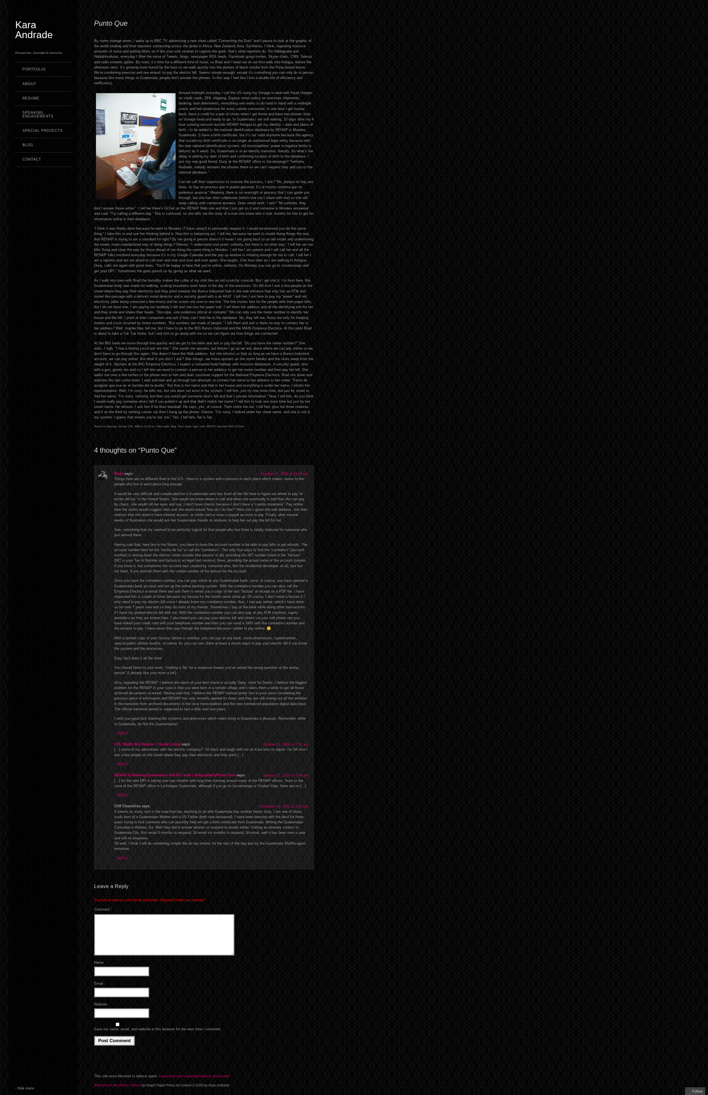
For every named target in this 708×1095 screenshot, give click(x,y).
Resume (31, 98)
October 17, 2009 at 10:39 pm (284, 474)
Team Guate (185, 426)
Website (100, 1004)
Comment (103, 909)
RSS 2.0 (233, 426)
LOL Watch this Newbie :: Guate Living (147, 744)
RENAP (211, 426)
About (29, 84)
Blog (27, 145)
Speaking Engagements (38, 114)
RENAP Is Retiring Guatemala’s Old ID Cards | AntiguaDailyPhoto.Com (174, 775)
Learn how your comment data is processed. (194, 1076)
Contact (31, 159)
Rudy (118, 473)
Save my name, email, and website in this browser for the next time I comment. (158, 1029)
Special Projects (42, 131)
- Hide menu (24, 1088)
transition (222, 426)
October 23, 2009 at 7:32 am (285, 744)
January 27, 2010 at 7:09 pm (285, 775)
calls (202, 426)
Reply (123, 733)
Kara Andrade (34, 29)
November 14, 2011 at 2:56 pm (283, 806)
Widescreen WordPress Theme (117, 1085)
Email (98, 983)
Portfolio (34, 69)
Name (98, 962)
